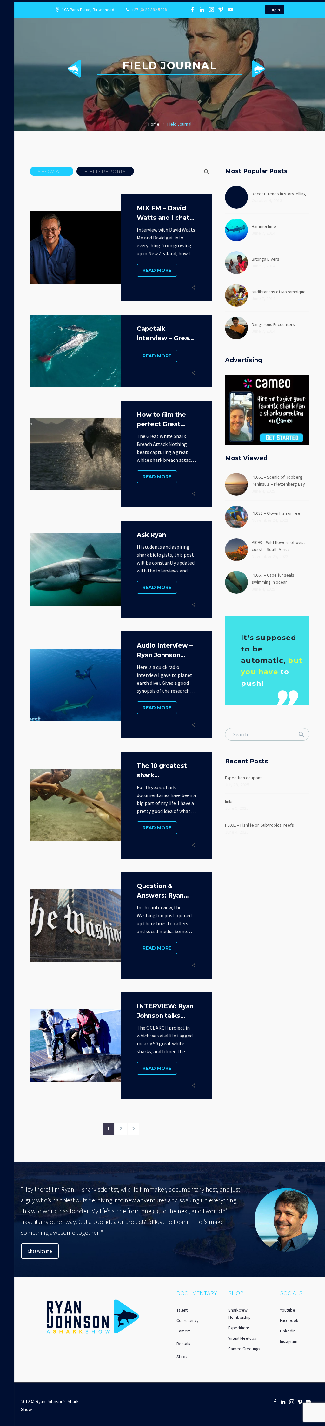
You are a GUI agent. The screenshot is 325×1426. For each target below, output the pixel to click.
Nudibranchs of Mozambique (279, 292)
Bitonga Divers (265, 259)
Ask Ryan (151, 535)
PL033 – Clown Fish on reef (277, 513)
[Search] (301, 734)
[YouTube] (230, 9)
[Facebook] (192, 9)
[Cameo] (240, 9)
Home (153, 124)
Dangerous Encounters (273, 324)
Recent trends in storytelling (279, 194)
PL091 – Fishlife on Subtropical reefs (259, 825)
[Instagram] (211, 9)
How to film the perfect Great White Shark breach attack (161, 420)
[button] (51, 171)
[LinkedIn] (202, 9)
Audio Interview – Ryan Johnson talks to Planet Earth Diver (165, 651)
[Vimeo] (221, 9)
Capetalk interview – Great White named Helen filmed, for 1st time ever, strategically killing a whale (164, 334)
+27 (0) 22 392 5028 (149, 9)
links (229, 801)
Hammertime (264, 226)
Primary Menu (7, 6)
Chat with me (40, 1251)
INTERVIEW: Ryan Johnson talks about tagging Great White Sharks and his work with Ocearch (165, 1012)
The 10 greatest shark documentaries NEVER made (162, 771)
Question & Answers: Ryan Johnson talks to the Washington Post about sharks (166, 891)
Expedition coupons (243, 778)
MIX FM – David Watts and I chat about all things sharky (163, 214)
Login (275, 9)
